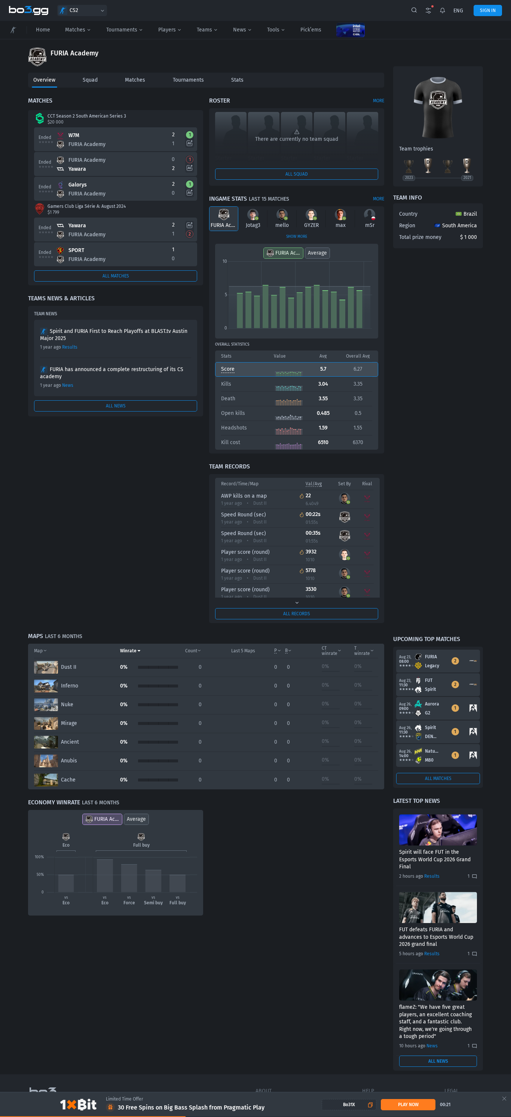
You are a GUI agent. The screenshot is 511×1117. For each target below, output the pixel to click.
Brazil (470, 214)
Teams (204, 30)
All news (116, 406)
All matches (115, 276)
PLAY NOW (408, 1104)
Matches (75, 30)
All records (296, 613)
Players (167, 30)
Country (408, 214)
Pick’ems (310, 30)
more (378, 100)
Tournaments (121, 30)
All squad (296, 174)
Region (407, 225)
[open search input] (414, 10)
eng (458, 10)
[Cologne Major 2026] (350, 29)
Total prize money (420, 237)
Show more (296, 236)
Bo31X (349, 1104)
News (239, 30)
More (378, 198)
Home (43, 30)
